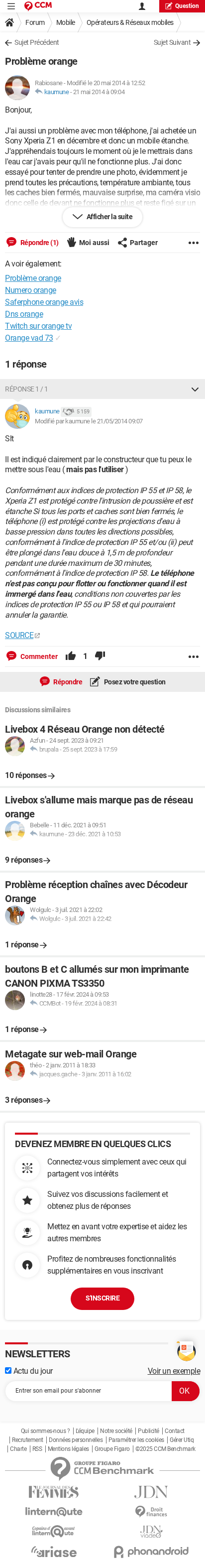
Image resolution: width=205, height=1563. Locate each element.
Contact (175, 1431)
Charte (18, 1448)
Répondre (67, 682)
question (187, 5)
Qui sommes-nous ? (45, 1431)
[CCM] (38, 6)
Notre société (116, 1431)
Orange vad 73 (29, 338)
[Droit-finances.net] (151, 1512)
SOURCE (19, 635)
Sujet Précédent (36, 42)
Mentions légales (68, 1448)
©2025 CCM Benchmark (165, 1448)
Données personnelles (75, 1439)
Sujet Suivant (172, 42)
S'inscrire (102, 1298)
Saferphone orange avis (44, 302)
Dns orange (24, 314)
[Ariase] (53, 1551)
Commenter (38, 656)
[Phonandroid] (151, 1552)
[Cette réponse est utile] (70, 656)
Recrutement (27, 1439)
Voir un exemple (174, 1371)
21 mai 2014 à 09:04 (99, 92)
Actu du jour (32, 1371)
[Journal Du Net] (151, 1492)
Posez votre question (134, 682)
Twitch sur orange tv (38, 326)
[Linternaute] (53, 1512)
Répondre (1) (39, 243)
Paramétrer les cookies (136, 1439)
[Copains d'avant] (53, 1531)
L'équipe (85, 1431)
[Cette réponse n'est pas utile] (100, 656)
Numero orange (30, 290)
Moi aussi (94, 243)
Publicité (148, 1431)
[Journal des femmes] (53, 1492)
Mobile (65, 22)
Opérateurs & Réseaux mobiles (130, 22)
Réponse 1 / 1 (26, 389)
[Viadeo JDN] (151, 1532)
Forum (35, 22)
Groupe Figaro (112, 1448)
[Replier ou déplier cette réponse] (195, 389)
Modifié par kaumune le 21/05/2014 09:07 (89, 421)
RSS (37, 1448)
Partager (144, 243)
